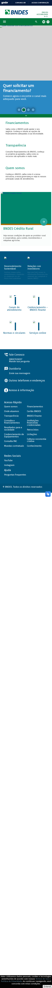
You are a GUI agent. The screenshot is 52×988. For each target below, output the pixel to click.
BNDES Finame (34, 416)
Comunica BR (20, 3)
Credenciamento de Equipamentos (14, 435)
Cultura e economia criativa (36, 440)
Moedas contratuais (14, 446)
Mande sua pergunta (19, 361)
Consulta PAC (10, 441)
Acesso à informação (40, 3)
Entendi (47, 986)
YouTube (8, 460)
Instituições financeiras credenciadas (33, 422)
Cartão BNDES (34, 411)
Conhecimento (34, 446)
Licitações (32, 434)
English (45, 12)
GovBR (4, 2)
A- (47, 16)
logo (16, 12)
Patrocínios (32, 429)
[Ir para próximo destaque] (43, 222)
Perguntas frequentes (15, 474)
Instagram (9, 465)
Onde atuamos (11, 411)
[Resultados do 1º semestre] (19, 109)
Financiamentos (35, 406)
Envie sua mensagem (19, 373)
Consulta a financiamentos (12, 421)
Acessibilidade (42, 14)
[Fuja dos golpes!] (33, 109)
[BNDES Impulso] (28, 109)
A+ (45, 16)
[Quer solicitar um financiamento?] (23, 109)
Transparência (11, 416)
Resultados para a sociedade (13, 428)
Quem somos (10, 406)
